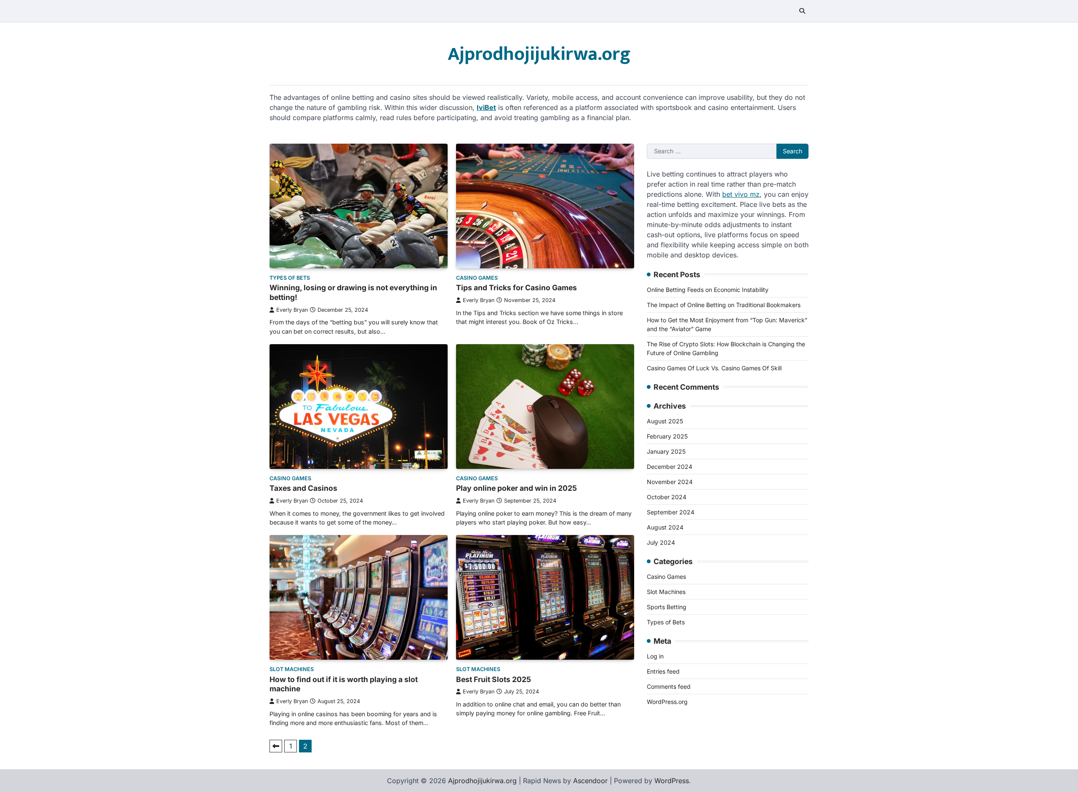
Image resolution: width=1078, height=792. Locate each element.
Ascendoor (590, 780)
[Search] (802, 11)
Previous (276, 746)
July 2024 (661, 542)
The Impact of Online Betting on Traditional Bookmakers (723, 304)
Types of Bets (290, 278)
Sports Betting (666, 606)
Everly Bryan (292, 310)
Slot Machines (292, 669)
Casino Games (477, 278)
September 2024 (670, 512)
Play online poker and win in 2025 (516, 488)
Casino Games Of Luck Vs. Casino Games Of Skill (714, 368)
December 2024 (669, 466)
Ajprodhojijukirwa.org (539, 54)
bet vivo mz (741, 194)
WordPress (671, 780)
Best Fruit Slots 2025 (493, 679)
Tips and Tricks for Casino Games (516, 287)
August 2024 (665, 527)
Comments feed (669, 686)
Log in (655, 656)
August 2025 (665, 421)
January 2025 (666, 451)
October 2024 (666, 496)
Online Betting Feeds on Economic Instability (707, 289)
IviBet (486, 107)
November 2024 (670, 481)
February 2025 (667, 436)
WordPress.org (667, 701)
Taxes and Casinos (303, 488)
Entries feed (663, 671)
